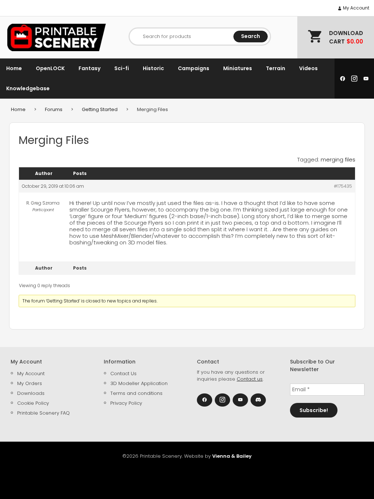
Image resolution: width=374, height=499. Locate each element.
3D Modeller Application (139, 383)
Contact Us (123, 373)
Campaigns (193, 68)
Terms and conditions (136, 393)
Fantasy (89, 68)
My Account (355, 8)
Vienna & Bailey (232, 456)
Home (14, 68)
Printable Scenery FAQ (43, 413)
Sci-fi (121, 68)
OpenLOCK (50, 68)
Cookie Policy (33, 403)
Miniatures (237, 68)
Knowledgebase (28, 88)
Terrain (275, 68)
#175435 (343, 186)
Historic (153, 68)
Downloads (31, 393)
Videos (308, 68)
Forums (53, 109)
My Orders (29, 383)
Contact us (250, 379)
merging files (338, 159)
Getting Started (100, 109)
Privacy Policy (126, 403)
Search (250, 36)
